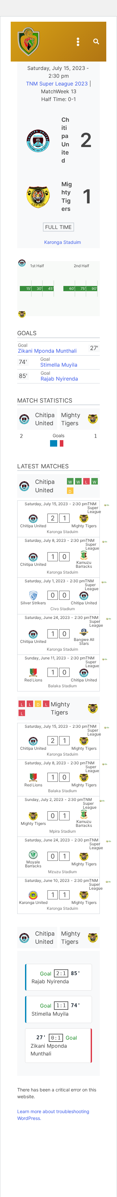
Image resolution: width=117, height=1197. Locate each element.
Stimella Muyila (58, 364)
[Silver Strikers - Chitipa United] (58, 596)
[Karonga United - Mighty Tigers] (58, 895)
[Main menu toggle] (78, 42)
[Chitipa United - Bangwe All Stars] (58, 634)
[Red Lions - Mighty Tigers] (58, 778)
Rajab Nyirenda (59, 378)
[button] (96, 42)
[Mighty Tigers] (58, 196)
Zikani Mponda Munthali (47, 351)
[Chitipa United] (58, 140)
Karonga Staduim (62, 242)
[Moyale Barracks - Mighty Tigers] (58, 857)
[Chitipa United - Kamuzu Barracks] (58, 557)
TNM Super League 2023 (57, 83)
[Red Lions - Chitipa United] (58, 673)
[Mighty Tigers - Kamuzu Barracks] (58, 816)
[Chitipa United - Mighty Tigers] (58, 519)
